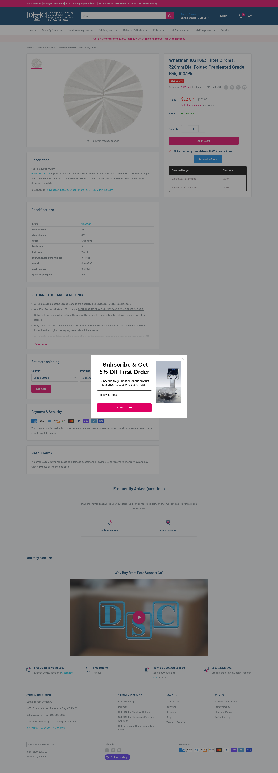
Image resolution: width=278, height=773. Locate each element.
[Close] (183, 359)
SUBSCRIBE (124, 407)
